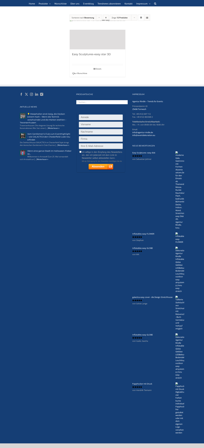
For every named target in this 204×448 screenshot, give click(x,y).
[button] (155, 3)
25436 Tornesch (139, 109)
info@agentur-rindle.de (142, 132)
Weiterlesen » (53, 128)
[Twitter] (26, 94)
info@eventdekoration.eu (143, 135)
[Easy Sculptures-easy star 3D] (97, 39)
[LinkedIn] (36, 94)
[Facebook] (21, 94)
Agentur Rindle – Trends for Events (147, 101)
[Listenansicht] (147, 18)
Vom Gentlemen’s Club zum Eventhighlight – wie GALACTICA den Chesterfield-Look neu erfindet (48, 137)
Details (98, 69)
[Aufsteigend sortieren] (106, 18)
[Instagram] (31, 94)
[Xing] (41, 94)
